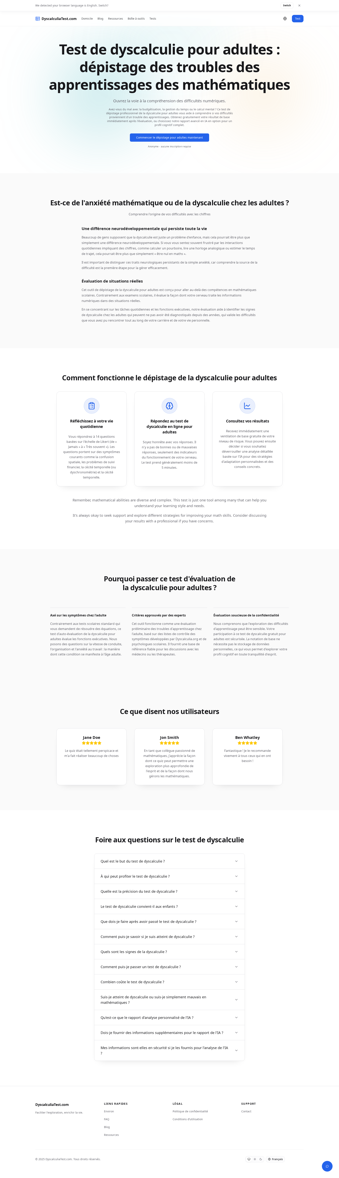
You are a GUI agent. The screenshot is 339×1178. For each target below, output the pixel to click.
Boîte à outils (136, 18)
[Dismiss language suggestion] (299, 5)
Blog (100, 18)
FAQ (106, 1119)
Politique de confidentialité (190, 1111)
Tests (152, 18)
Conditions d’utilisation (188, 1119)
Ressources (115, 18)
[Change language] (285, 18)
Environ (109, 1111)
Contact (246, 1111)
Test (297, 18)
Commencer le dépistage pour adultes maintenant (169, 137)
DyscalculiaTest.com (52, 1104)
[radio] (249, 1159)
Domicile (87, 18)
